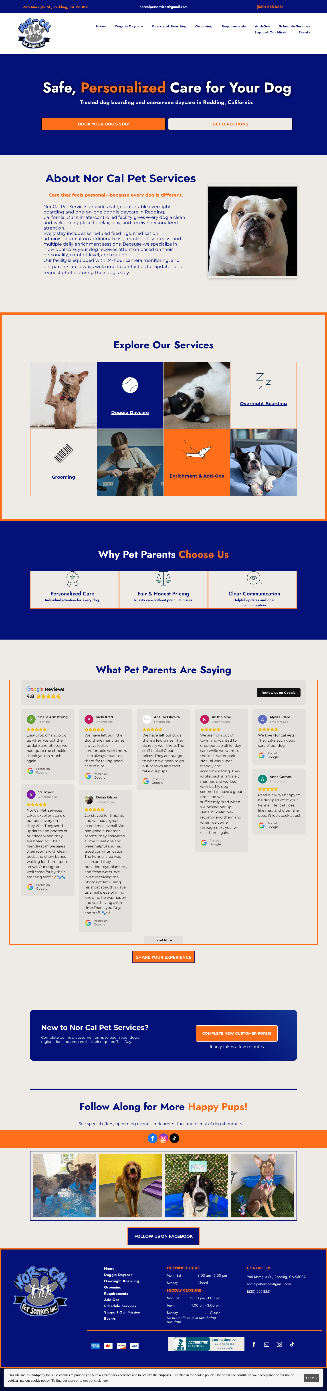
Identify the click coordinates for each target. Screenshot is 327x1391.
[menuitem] (101, 26)
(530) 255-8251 (259, 1291)
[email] (266, 1345)
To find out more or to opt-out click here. (80, 1380)
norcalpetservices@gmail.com (163, 6)
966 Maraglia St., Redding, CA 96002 (55, 7)
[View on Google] (31, 719)
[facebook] (152, 1138)
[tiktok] (174, 1138)
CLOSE (311, 1378)
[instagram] (163, 1138)
